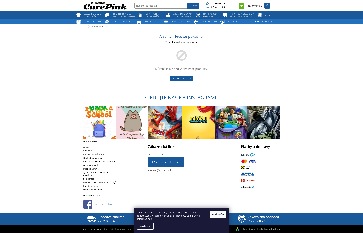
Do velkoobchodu (91, 195)
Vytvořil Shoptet (248, 229)
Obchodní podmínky (93, 158)
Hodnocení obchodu (93, 189)
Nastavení (145, 226)
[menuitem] (92, 15)
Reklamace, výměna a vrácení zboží (100, 161)
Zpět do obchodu (181, 78)
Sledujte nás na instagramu (182, 97)
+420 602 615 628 (166, 162)
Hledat (193, 5)
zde (150, 218)
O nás (86, 147)
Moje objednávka (91, 168)
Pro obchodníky (90, 186)
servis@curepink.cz (162, 170)
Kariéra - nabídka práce (94, 154)
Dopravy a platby (91, 165)
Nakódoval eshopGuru (269, 229)
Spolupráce (88, 178)
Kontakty (87, 150)
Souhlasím (218, 214)
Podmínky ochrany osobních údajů (99, 182)
